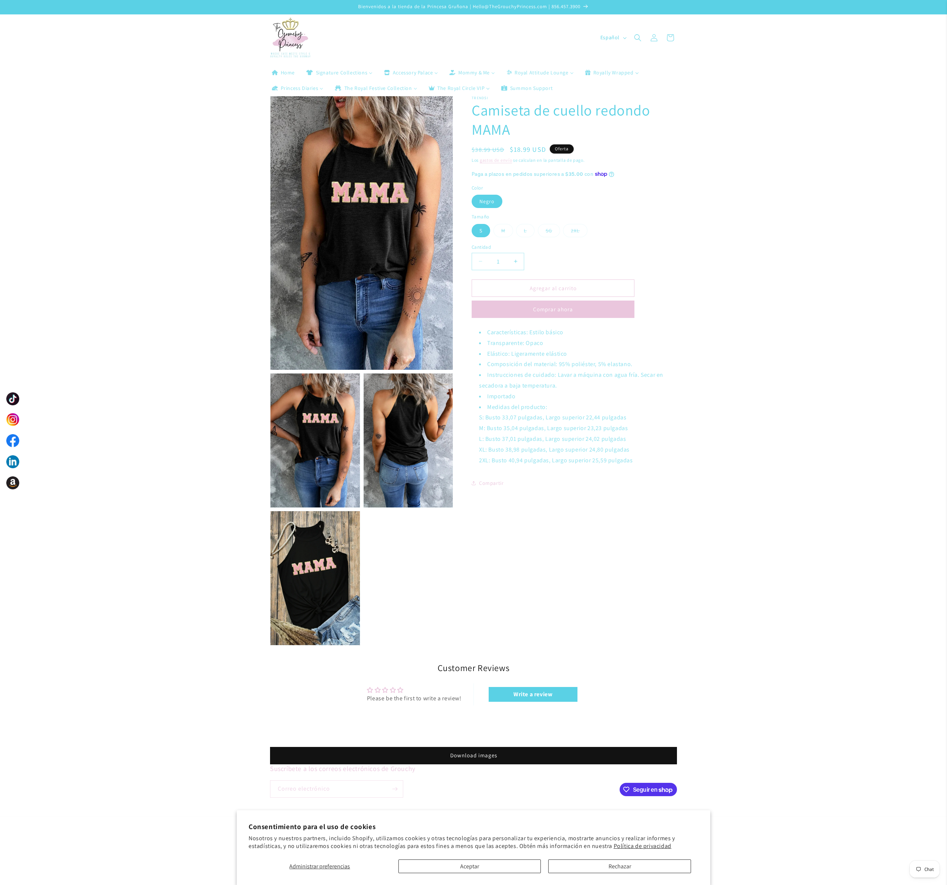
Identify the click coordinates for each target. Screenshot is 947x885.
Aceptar (469, 866)
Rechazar (620, 866)
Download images (473, 755)
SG (549, 230)
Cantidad (481, 247)
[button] (638, 38)
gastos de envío (496, 160)
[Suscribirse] (395, 789)
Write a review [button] (532, 694)
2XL (575, 230)
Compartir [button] (491, 483)
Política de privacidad (642, 846)
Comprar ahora (553, 309)
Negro (487, 201)
